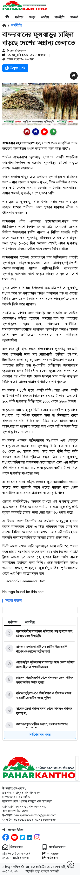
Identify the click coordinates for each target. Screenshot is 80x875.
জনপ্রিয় (30, 622)
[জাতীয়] (45, 14)
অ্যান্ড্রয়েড (53, 854)
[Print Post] (26, 131)
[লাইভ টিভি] (44, 131)
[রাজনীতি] (59, 14)
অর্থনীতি (16, 25)
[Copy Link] (53, 131)
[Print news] (74, 76)
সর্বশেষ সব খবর (40, 735)
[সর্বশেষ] (19, 14)
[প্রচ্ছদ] (32, 14)
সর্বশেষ (12, 622)
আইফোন (52, 858)
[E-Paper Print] (35, 131)
